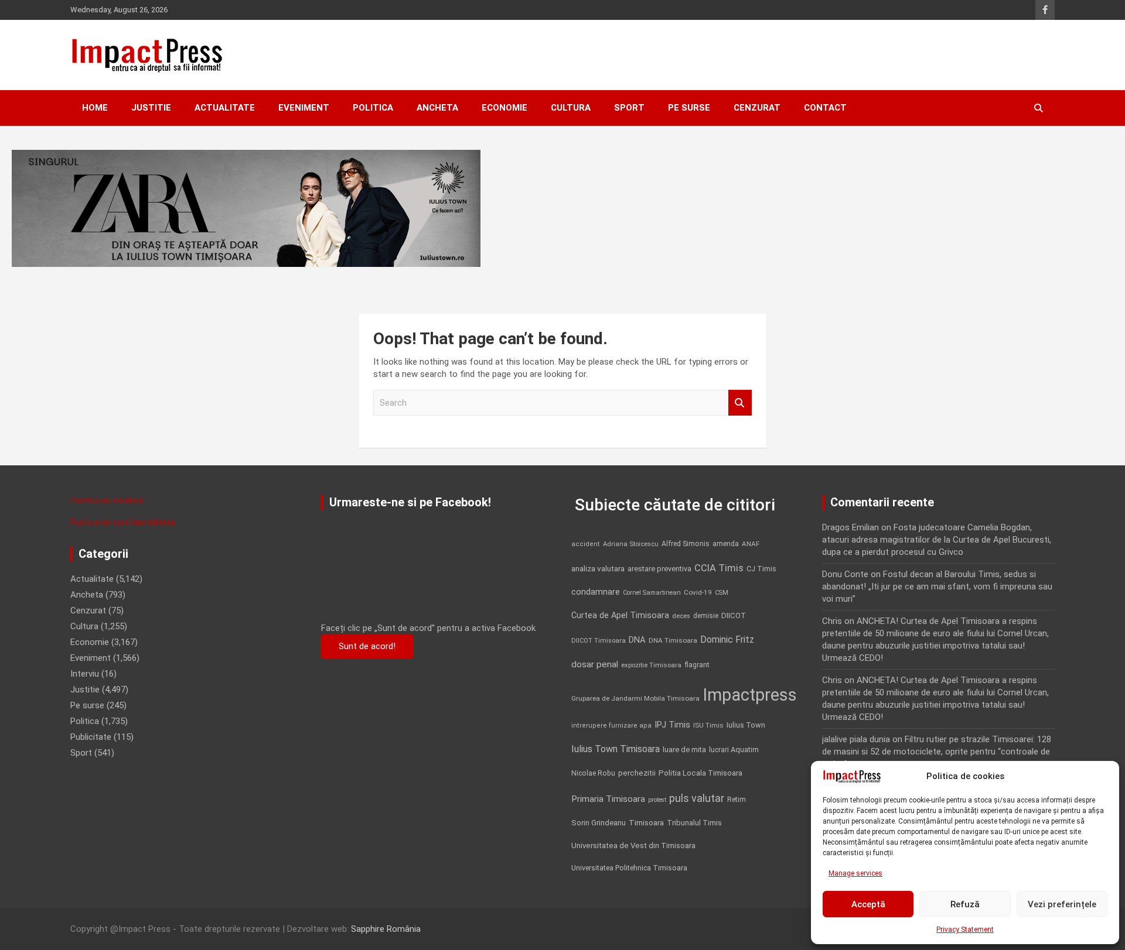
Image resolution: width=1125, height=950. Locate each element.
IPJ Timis (672, 724)
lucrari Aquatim (734, 749)
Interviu (84, 673)
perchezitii (637, 773)
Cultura (571, 107)
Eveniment (303, 107)
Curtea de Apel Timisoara (620, 615)
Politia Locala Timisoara (700, 772)
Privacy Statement (965, 929)
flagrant (697, 665)
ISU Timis (708, 725)
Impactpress (750, 695)
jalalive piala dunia (856, 739)
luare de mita (684, 749)
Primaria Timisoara (608, 799)
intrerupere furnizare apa (611, 725)
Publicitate (90, 737)
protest (657, 800)
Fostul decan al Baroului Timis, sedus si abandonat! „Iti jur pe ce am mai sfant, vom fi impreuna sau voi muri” (937, 586)
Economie (504, 107)
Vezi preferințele (1062, 904)
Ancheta (437, 107)
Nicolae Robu (593, 773)
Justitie (151, 107)
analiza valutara (598, 568)
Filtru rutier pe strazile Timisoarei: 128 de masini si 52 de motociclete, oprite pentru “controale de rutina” (936, 751)
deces (681, 616)
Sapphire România (386, 929)
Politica (373, 107)
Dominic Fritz (727, 639)
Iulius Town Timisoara (615, 748)
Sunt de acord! (367, 646)
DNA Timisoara (673, 640)
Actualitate (225, 107)
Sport (629, 107)
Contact (825, 107)
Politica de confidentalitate (122, 522)
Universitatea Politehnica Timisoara (629, 867)
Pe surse (689, 107)
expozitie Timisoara (651, 665)
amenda (725, 544)
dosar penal (594, 664)
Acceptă (868, 904)
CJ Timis (761, 568)
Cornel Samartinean (652, 592)
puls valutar (696, 798)
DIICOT (733, 615)
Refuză (965, 904)
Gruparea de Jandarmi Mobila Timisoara (635, 698)
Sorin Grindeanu (598, 822)
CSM (721, 592)
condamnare (595, 592)
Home (95, 107)
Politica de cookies (107, 500)
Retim (736, 799)
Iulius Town (746, 725)
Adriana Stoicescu (631, 544)
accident (585, 544)
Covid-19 (698, 592)
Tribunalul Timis (694, 822)
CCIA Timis (719, 568)
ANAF (750, 544)
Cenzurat (757, 107)
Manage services (855, 873)
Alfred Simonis (686, 544)
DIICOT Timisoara (598, 640)
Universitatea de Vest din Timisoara (633, 845)
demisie (705, 616)
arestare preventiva (659, 568)
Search (740, 403)
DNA (637, 640)
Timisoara (646, 822)
